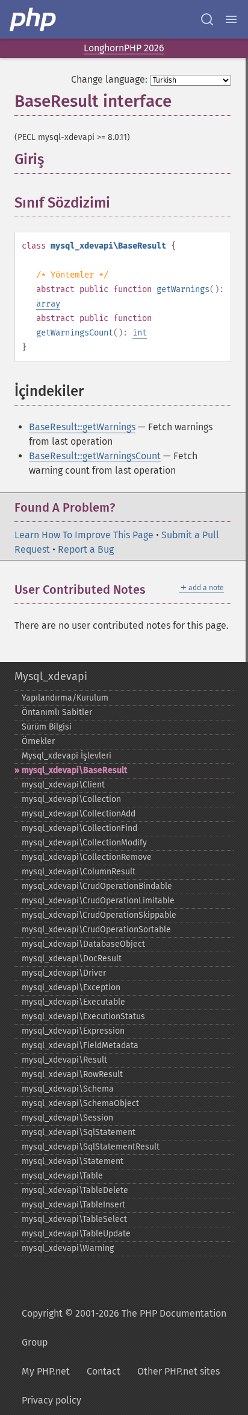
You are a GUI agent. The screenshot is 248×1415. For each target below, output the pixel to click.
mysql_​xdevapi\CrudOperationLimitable (98, 900)
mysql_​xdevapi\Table (62, 1176)
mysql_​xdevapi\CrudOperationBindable (97, 886)
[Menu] (231, 19)
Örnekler (38, 741)
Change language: (109, 79)
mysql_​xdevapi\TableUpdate (76, 1234)
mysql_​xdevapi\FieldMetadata (80, 1045)
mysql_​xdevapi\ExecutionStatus (83, 1016)
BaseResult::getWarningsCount (95, 456)
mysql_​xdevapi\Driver (64, 973)
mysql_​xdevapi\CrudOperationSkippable (99, 915)
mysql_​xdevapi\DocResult (72, 958)
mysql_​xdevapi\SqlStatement (78, 1132)
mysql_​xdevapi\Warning (68, 1248)
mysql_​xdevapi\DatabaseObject (83, 944)
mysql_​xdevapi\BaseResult (74, 770)
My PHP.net (46, 1371)
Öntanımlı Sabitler (57, 712)
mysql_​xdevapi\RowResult (72, 1074)
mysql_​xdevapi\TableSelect (74, 1219)
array (48, 304)
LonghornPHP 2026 (124, 48)
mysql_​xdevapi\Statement (72, 1161)
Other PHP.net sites (178, 1371)
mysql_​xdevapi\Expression (73, 1031)
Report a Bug (86, 549)
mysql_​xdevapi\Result (64, 1060)
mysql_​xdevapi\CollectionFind (79, 828)
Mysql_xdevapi (50, 676)
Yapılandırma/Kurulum (65, 698)
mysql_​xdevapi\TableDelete (75, 1190)
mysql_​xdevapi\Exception (71, 987)
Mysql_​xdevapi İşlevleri (66, 756)
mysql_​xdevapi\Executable (73, 1002)
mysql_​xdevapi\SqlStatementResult (91, 1147)
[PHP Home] (34, 19)
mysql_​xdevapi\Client (63, 785)
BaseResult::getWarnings (82, 427)
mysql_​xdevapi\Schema (68, 1089)
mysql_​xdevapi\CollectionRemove (87, 857)
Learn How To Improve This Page (83, 535)
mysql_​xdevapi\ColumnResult (78, 871)
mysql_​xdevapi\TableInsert (73, 1205)
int (139, 333)
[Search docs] (207, 19)
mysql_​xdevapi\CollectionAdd (78, 814)
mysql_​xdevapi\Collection (71, 799)
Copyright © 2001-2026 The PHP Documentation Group (124, 1328)
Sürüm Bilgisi (47, 727)
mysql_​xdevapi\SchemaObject (80, 1103)
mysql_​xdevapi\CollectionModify (84, 843)
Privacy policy (51, 1400)
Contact (103, 1371)
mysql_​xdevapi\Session (67, 1118)
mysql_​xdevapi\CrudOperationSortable (96, 929)
